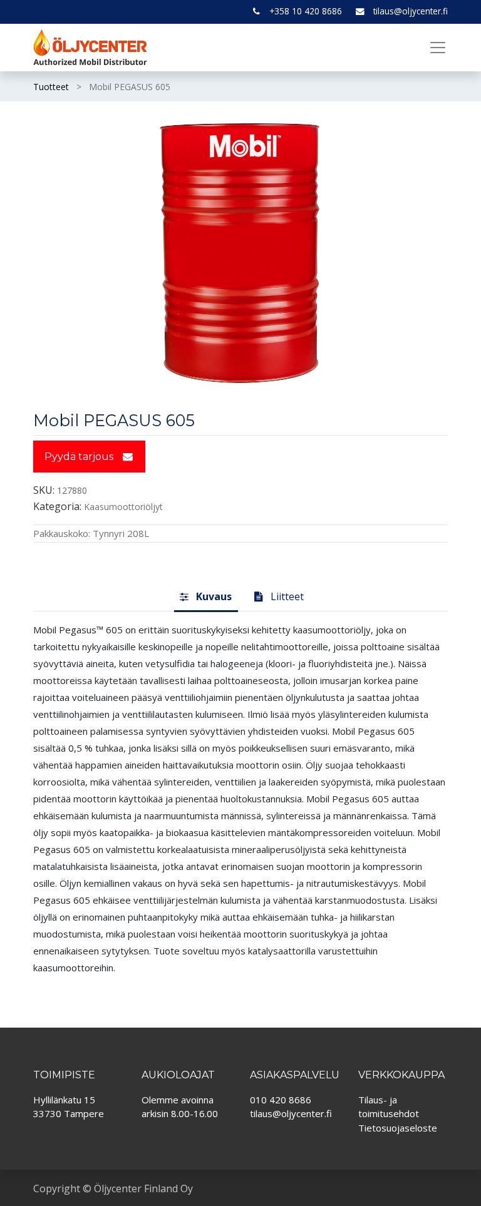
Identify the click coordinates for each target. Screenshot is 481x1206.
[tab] (206, 597)
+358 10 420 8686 (305, 11)
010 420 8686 (280, 1099)
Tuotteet (51, 87)
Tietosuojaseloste (397, 1128)
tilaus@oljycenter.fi (410, 11)
